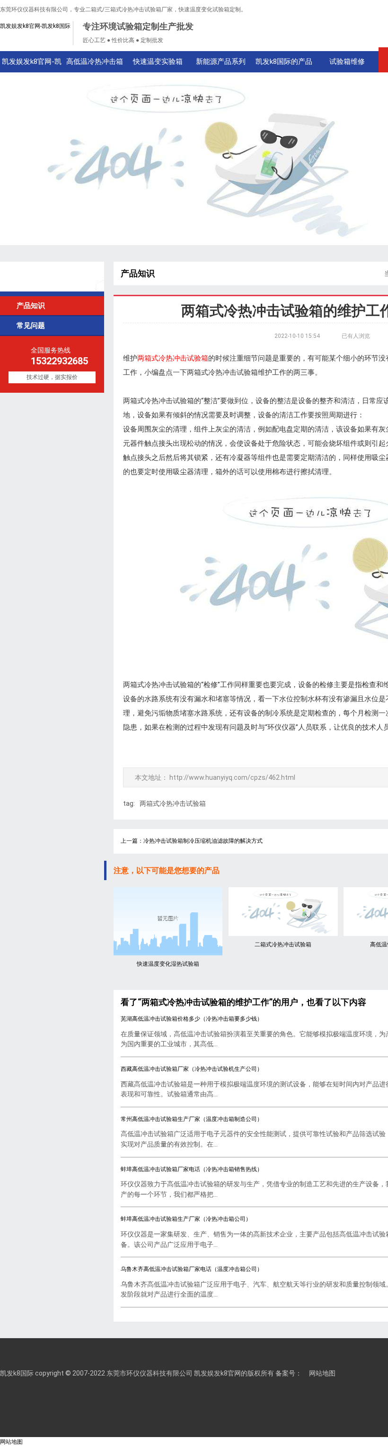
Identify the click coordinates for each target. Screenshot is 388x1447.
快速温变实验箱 (158, 61)
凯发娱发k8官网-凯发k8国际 (35, 26)
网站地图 (322, 1373)
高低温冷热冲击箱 (94, 61)
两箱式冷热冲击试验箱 (173, 803)
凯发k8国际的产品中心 (284, 64)
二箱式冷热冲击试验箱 (283, 944)
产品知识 (27, 305)
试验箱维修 (347, 61)
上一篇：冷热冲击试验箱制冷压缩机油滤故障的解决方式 (192, 841)
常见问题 (27, 325)
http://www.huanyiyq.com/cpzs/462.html (232, 777)
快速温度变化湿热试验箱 (168, 964)
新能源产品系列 (221, 61)
